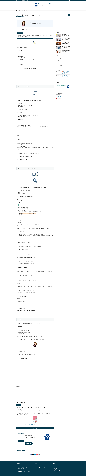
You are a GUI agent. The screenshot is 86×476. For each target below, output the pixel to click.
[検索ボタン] (52, 9)
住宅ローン (22, 16)
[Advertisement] (35, 78)
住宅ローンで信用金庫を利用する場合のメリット (28, 68)
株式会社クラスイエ (25, 430)
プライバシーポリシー (57, 470)
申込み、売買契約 (60, 65)
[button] (31, 454)
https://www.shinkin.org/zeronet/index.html (23, 162)
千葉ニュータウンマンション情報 (40, 467)
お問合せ (55, 469)
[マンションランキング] (58, 98)
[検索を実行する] (69, 15)
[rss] (69, 0)
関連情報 (59, 67)
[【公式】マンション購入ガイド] (43, 4)
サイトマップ (56, 471)
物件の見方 (59, 60)
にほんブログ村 (58, 96)
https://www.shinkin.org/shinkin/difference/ (23, 313)
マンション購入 (19, 16)
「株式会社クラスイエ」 (31, 352)
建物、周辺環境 (60, 62)
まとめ (22, 69)
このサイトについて (56, 468)
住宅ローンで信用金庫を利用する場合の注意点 (28, 66)
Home (54, 465)
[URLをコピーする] (39, 454)
